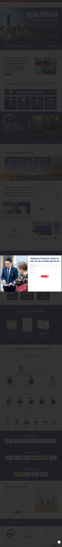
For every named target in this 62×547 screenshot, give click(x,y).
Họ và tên (31, 264)
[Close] (60, 256)
